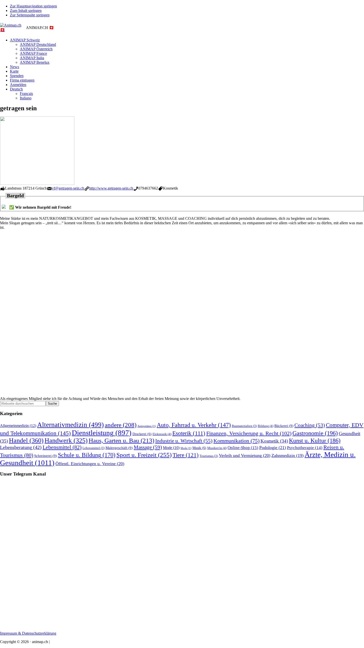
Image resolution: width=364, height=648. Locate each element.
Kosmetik (274, 441)
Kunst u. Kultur (314, 440)
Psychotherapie (304, 447)
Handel (26, 440)
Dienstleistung (101, 433)
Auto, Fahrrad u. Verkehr (194, 425)
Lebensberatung (21, 447)
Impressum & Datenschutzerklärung (28, 633)
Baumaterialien (244, 426)
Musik (199, 448)
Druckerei (142, 434)
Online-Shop (243, 447)
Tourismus (209, 456)
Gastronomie (315, 433)
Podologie (272, 447)
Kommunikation (236, 441)
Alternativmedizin (70, 424)
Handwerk (66, 440)
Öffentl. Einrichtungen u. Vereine (89, 463)
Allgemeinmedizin (18, 425)
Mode (171, 448)
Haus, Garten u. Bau (121, 440)
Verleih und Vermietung (244, 455)
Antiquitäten (146, 426)
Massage (148, 447)
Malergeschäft (119, 448)
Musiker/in (217, 448)
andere (120, 425)
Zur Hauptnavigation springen (33, 6)
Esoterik (188, 433)
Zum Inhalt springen (26, 10)
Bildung (265, 426)
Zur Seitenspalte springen (30, 15)
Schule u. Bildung (86, 455)
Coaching (309, 425)
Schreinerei (45, 455)
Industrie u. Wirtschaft (183, 441)
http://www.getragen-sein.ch (111, 188)
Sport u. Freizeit (144, 454)
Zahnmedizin (287, 455)
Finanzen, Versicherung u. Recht (248, 433)
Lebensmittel (62, 447)
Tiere (186, 455)
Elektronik (162, 434)
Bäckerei (283, 425)
